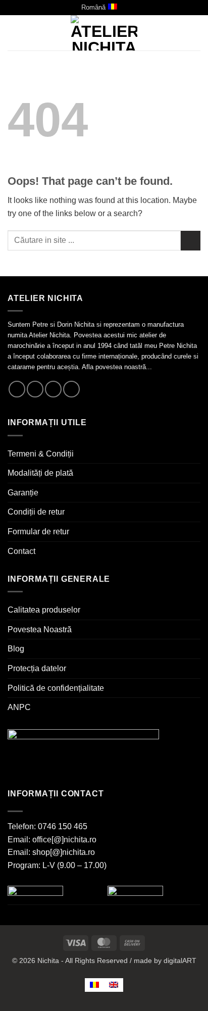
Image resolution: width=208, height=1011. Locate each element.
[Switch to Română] (94, 985)
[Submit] (190, 240)
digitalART (180, 960)
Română (93, 7)
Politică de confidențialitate (56, 688)
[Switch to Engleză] (113, 985)
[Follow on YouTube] (71, 389)
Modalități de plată (40, 473)
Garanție (23, 492)
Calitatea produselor (44, 609)
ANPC (19, 707)
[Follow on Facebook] (17, 389)
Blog (16, 648)
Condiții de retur (36, 512)
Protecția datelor (37, 668)
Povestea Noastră (40, 629)
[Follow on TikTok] (53, 389)
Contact (21, 551)
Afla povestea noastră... (117, 367)
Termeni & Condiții (41, 453)
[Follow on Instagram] (35, 389)
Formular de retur (38, 531)
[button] (14, 33)
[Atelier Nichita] (104, 32)
